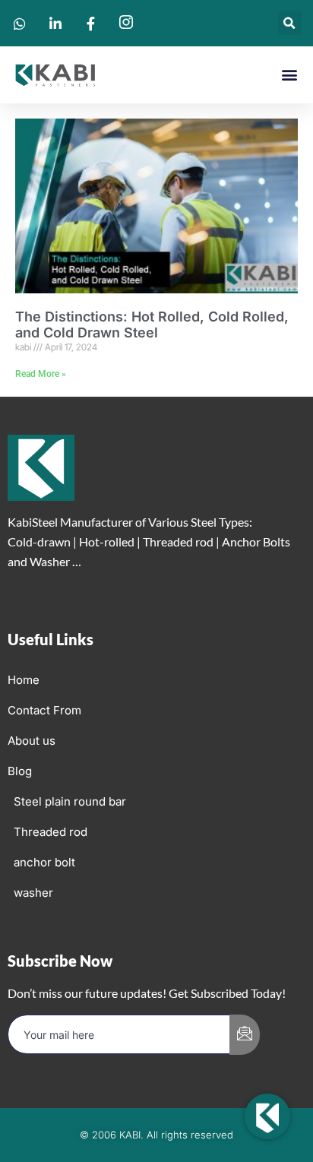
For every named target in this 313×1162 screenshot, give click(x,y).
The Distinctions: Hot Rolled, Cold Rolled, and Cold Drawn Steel (152, 325)
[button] (290, 23)
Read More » (40, 374)
